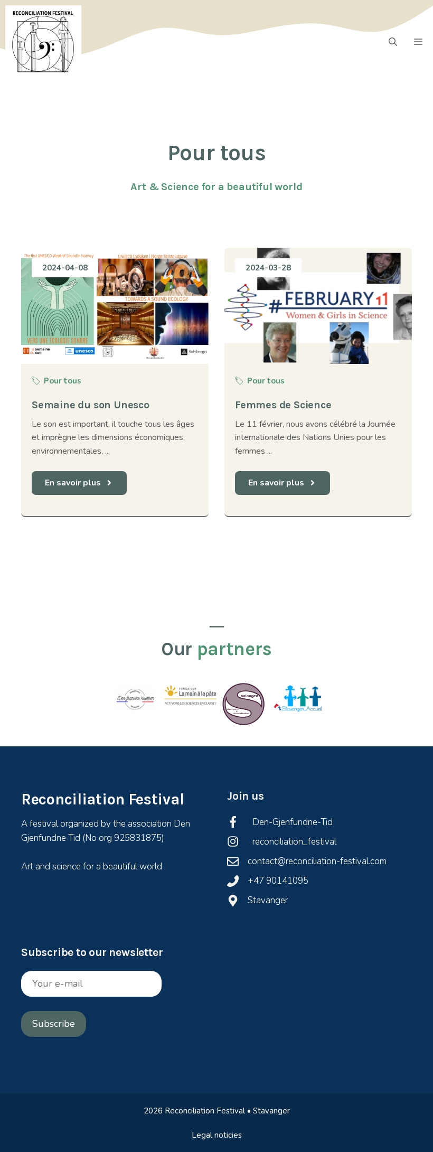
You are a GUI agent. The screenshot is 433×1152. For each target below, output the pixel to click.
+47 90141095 (278, 881)
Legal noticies (217, 1135)
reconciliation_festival (294, 842)
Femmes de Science (283, 405)
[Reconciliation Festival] (43, 42)
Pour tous (62, 381)
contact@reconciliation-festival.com (317, 861)
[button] (393, 42)
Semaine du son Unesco (90, 405)
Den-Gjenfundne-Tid (292, 822)
